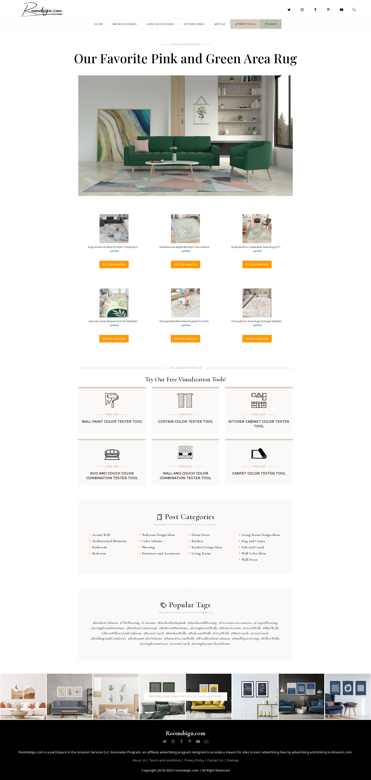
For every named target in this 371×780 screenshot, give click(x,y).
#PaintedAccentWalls (179, 638)
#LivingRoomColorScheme (210, 643)
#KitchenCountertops (142, 628)
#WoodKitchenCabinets (213, 638)
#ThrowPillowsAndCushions (121, 633)
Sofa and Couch (253, 547)
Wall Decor (250, 559)
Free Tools (246, 24)
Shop (272, 24)
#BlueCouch (240, 633)
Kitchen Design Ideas (207, 547)
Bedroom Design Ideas (158, 535)
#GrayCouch (259, 633)
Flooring (148, 547)
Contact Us (215, 760)
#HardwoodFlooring (202, 623)
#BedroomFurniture (173, 628)
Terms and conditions (165, 760)
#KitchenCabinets (105, 623)
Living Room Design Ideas (261, 535)
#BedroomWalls (199, 633)
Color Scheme (152, 541)
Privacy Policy (194, 760)
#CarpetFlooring (265, 623)
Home (98, 24)
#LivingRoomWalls (203, 628)
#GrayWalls (221, 633)
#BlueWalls (271, 628)
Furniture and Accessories (161, 553)
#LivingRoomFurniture (108, 628)
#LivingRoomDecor (154, 643)
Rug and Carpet (253, 541)
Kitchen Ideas (194, 24)
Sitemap (233, 760)
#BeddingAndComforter (108, 638)
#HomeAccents (230, 628)
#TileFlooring (130, 623)
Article (219, 24)
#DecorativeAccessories (235, 623)
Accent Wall (101, 535)
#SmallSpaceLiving (245, 638)
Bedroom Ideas (125, 24)
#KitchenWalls (176, 633)
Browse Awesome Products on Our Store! (185, 696)
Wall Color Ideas (254, 553)
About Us (139, 760)
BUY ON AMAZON (114, 264)
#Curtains (148, 623)
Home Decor (201, 535)
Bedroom (99, 553)
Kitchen (197, 541)
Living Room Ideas (160, 24)
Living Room (201, 553)
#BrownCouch (153, 633)
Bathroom (99, 547)
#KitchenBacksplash (171, 623)
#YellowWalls (270, 638)
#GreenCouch (180, 643)
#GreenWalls (252, 628)
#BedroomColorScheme (145, 638)
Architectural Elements (109, 541)
